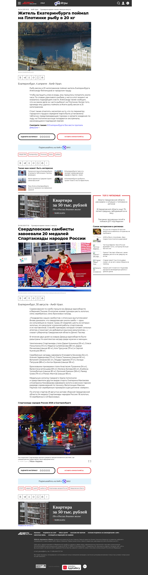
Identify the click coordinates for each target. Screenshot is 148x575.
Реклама (37, 533)
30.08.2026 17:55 (23, 225)
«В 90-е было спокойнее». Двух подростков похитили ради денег (115, 238)
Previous (23, 427)
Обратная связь (40, 535)
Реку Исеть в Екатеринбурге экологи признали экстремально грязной (40, 188)
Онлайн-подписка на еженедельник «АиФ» (103, 533)
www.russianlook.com (26, 72)
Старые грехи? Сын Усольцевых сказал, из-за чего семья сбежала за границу (116, 262)
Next (86, 427)
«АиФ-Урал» (24, 461)
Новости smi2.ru (25, 218)
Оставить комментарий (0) (74, 136)
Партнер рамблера (53, 566)
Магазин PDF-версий (77, 533)
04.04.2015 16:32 (23, 9)
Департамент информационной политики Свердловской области (42, 293)
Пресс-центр (63, 533)
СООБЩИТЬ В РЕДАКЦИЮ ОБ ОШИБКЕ (60, 535)
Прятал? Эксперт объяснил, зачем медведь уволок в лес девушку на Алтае (115, 254)
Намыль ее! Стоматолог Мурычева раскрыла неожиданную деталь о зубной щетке (115, 269)
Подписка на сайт (49, 533)
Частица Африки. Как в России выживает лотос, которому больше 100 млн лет (115, 246)
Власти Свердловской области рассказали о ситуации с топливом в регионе (111, 202)
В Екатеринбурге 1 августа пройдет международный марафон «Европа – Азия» (74, 173)
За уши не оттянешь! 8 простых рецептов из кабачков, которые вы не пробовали (116, 231)
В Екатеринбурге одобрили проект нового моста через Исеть (77, 179)
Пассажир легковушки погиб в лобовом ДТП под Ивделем (111, 220)
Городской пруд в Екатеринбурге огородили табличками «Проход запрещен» (40, 173)
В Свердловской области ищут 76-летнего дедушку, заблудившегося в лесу (111, 211)
